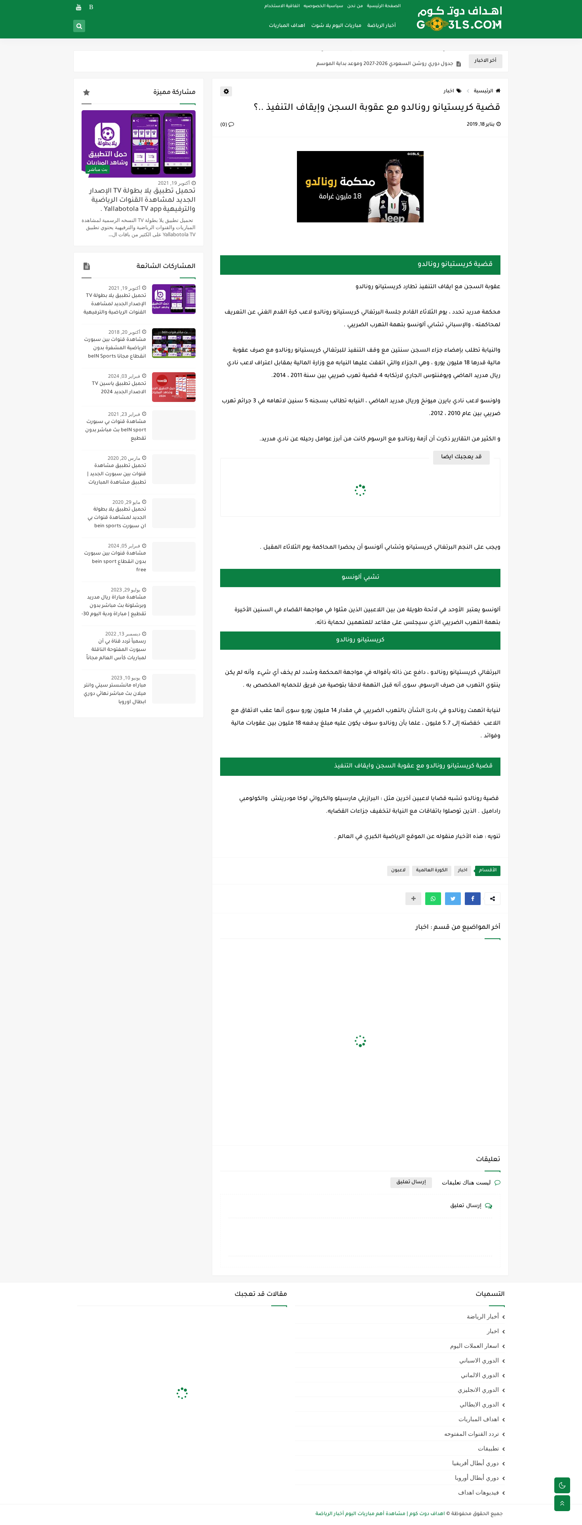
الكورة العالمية (431, 870)
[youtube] (78, 7)
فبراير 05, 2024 (124, 545)
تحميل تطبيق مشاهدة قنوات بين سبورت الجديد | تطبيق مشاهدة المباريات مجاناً (116, 475)
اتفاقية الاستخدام (282, 6)
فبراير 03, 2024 (124, 376)
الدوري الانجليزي (478, 1389)
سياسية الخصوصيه (323, 6)
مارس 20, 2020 (124, 458)
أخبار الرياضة (381, 26)
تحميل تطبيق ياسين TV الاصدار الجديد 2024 (119, 388)
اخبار (449, 91)
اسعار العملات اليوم (474, 1345)
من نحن (355, 6)
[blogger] (91, 7)
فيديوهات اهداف (478, 1492)
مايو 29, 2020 (126, 502)
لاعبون (398, 870)
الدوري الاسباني (479, 1360)
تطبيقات (488, 1448)
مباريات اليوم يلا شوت (336, 26)
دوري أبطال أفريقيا (475, 1463)
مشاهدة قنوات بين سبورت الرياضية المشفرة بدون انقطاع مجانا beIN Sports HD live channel (115, 349)
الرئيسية (483, 91)
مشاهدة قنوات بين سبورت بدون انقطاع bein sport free (115, 562)
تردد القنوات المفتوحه (471, 1433)
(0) (224, 125)
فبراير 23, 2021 (124, 414)
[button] (473, 898)
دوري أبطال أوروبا (477, 1477)
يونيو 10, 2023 (125, 677)
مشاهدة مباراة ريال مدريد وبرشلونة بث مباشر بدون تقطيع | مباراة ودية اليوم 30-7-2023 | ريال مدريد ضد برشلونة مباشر (114, 607)
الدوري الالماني (480, 1375)
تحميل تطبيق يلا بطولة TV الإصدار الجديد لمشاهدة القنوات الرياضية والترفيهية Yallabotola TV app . (142, 201)
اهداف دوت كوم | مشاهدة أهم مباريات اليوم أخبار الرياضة (380, 1514)
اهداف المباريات (287, 26)
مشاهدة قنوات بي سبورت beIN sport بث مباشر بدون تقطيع (115, 430)
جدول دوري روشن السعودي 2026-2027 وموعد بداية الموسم (384, 61)
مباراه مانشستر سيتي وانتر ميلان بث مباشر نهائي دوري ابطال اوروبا (115, 694)
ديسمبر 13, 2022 (122, 633)
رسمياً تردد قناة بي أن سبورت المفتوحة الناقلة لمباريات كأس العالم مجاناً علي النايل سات (116, 651)
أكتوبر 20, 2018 (124, 332)
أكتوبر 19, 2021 (174, 183)
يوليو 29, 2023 (125, 589)
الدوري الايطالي (479, 1404)
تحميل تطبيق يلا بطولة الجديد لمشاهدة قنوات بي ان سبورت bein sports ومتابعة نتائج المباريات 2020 (114, 519)
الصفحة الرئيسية (384, 6)
